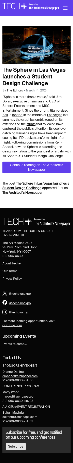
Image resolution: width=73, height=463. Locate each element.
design (7, 151)
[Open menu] (65, 8)
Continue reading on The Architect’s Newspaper (36, 167)
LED (20, 138)
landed (17, 115)
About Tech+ (11, 263)
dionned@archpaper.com (20, 376)
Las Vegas (54, 115)
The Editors (15, 90)
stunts (31, 124)
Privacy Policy (12, 279)
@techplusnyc (19, 312)
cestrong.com (12, 325)
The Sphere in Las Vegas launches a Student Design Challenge (35, 185)
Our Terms (9, 271)
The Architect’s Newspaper (22, 192)
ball (5, 115)
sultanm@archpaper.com (19, 417)
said (52, 97)
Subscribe (15, 446)
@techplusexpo (20, 294)
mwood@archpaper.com (19, 397)
